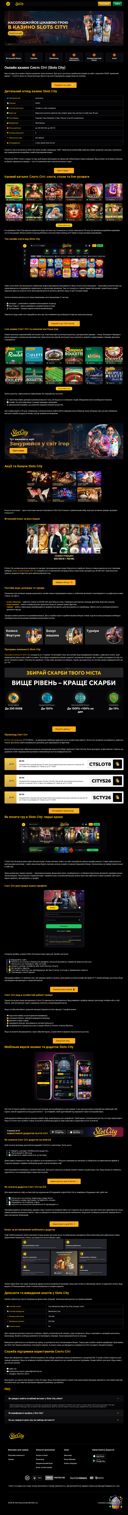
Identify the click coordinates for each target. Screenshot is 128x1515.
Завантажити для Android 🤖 (64, 1181)
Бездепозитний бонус (44, 1463)
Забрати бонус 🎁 (64, 582)
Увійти (117, 4)
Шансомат (68, 1455)
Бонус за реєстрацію (44, 1467)
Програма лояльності (16, 1455)
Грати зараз (18, 451)
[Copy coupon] (117, 764)
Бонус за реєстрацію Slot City (24, 571)
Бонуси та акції (42, 1455)
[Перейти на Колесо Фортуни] (40, 630)
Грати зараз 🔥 (64, 170)
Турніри (11, 1459)
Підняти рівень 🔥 (64, 729)
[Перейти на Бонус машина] (80, 630)
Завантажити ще (64, 225)
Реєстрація (104, 4)
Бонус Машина (69, 1459)
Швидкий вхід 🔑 (64, 1041)
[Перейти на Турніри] (120, 630)
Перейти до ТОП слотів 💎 (64, 323)
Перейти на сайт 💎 (64, 85)
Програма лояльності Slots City (17, 655)
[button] (8, 44)
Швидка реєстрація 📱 (64, 989)
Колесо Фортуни (70, 1463)
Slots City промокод (14, 740)
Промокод (40, 1459)
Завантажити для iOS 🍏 (64, 1224)
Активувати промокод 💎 (64, 811)
